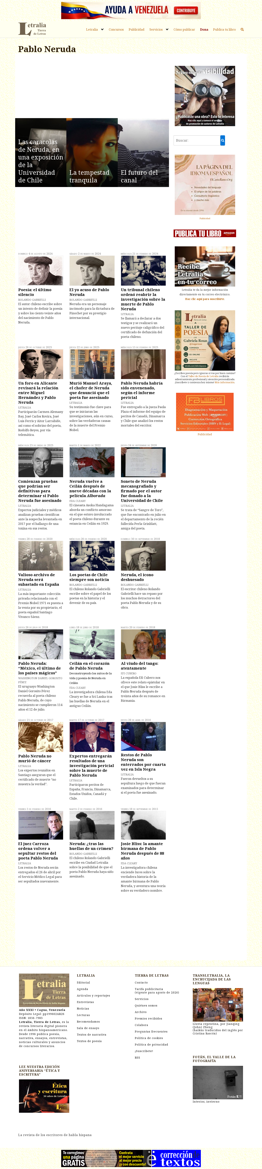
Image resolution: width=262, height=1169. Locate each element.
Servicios (156, 29)
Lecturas (83, 1015)
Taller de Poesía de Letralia (203, 376)
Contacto (141, 982)
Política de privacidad (151, 1044)
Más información (224, 382)
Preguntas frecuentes (151, 1031)
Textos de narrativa (91, 1034)
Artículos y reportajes (93, 995)
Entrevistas (85, 1002)
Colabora (141, 1025)
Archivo (141, 1012)
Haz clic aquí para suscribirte (204, 299)
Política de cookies (149, 1038)
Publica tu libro (224, 29)
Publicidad (136, 29)
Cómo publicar (184, 29)
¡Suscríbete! (144, 1051)
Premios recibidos (148, 1018)
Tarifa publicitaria (157, 990)
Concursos (116, 29)
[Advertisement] (92, 86)
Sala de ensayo (88, 1028)
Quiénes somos (146, 1005)
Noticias (83, 1008)
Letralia (92, 29)
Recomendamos (88, 1021)
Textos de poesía (89, 1041)
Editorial (83, 982)
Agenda (82, 989)
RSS (137, 1057)
